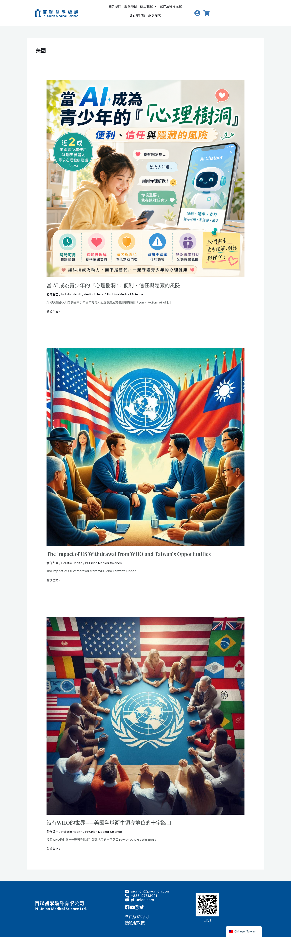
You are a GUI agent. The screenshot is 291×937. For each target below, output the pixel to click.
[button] (148, 6)
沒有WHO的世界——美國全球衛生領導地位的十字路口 (109, 822)
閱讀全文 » (54, 311)
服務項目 (130, 6)
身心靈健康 (137, 15)
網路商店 (154, 15)
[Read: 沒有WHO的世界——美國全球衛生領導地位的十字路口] (145, 715)
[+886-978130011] (127, 896)
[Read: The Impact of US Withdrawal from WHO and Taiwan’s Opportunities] (145, 447)
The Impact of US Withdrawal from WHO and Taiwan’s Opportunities (129, 553)
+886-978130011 (144, 895)
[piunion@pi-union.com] (127, 891)
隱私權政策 (135, 923)
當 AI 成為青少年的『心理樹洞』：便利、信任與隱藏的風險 (113, 285)
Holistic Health (71, 294)
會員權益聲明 (137, 916)
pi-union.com (142, 900)
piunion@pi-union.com (150, 891)
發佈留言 (52, 294)
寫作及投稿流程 (171, 6)
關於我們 (114, 6)
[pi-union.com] (127, 900)
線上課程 (146, 6)
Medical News (94, 294)
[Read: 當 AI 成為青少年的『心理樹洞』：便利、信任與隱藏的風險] (145, 178)
